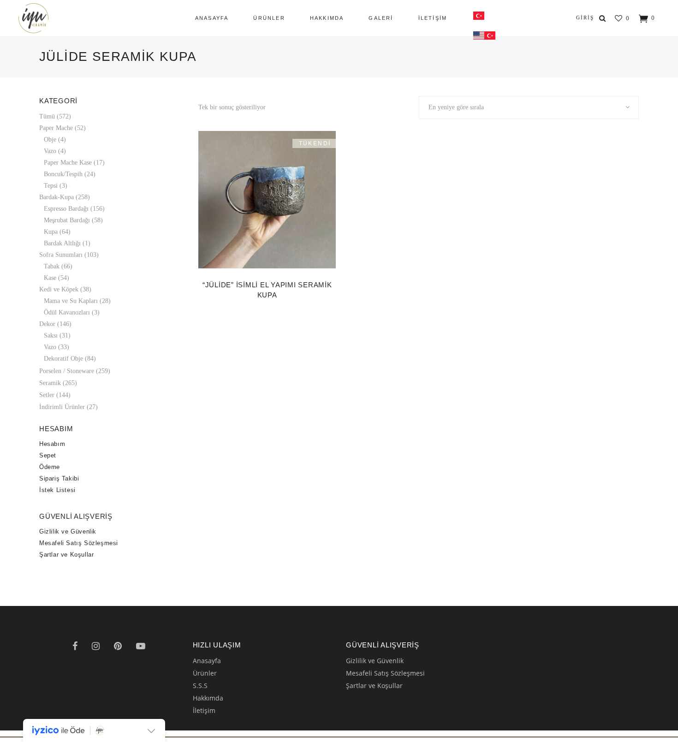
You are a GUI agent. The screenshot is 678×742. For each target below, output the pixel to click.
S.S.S (200, 685)
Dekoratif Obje (63, 358)
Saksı (51, 335)
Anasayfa (207, 660)
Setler (46, 395)
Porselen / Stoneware (66, 371)
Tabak (51, 266)
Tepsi (51, 185)
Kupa (51, 231)
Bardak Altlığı (62, 243)
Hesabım (52, 443)
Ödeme (49, 466)
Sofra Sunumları (61, 254)
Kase (50, 277)
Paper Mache (56, 128)
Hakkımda (208, 698)
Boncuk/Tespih (63, 174)
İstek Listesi (57, 490)
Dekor (47, 324)
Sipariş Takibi (59, 478)
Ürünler (205, 673)
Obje (50, 139)
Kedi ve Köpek (58, 289)
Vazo (50, 151)
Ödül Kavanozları (67, 312)
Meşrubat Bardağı (67, 220)
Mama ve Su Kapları (71, 300)
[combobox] (529, 107)
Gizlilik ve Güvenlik (67, 531)
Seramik (50, 383)
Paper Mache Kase (68, 162)
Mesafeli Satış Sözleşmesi (78, 543)
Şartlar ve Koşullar (66, 554)
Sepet (47, 455)
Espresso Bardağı (66, 208)
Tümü (47, 116)
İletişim (204, 710)
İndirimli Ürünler (62, 407)
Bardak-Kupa (56, 197)
